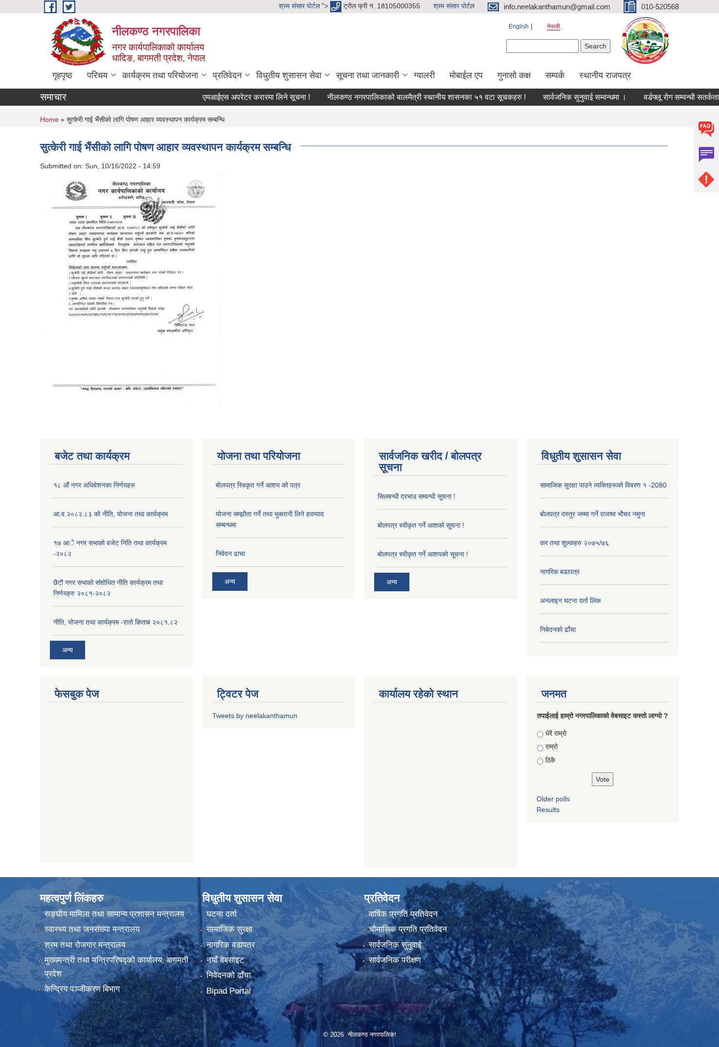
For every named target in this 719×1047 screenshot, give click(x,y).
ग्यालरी (424, 75)
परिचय (97, 75)
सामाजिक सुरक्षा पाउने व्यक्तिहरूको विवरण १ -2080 (603, 485)
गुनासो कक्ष (514, 75)
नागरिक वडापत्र (230, 945)
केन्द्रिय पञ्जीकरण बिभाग (82, 989)
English (519, 26)
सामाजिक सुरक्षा (229, 929)
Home (49, 119)
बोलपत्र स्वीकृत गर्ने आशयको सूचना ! (423, 554)
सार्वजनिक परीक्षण (395, 960)
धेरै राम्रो (555, 733)
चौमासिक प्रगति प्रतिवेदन (408, 929)
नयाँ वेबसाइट (225, 960)
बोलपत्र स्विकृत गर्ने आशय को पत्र (258, 485)
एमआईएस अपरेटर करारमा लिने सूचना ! (225, 97)
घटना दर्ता (221, 914)
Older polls (553, 799)
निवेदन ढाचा (230, 554)
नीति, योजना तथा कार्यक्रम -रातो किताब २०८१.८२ (115, 622)
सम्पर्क (554, 75)
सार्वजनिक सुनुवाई (395, 945)
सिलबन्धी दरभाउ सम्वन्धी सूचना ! (416, 496)
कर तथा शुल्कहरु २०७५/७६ (574, 543)
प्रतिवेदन (227, 75)
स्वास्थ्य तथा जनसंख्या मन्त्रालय (92, 929)
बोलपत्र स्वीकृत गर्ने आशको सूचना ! (421, 525)
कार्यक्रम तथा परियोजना (160, 75)
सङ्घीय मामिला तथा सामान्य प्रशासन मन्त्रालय (114, 914)
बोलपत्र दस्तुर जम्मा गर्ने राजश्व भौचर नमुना (592, 514)
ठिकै (550, 760)
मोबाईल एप (466, 75)
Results (548, 810)
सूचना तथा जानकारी (367, 75)
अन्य (67, 650)
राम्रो (551, 746)
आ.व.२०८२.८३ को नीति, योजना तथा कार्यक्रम (110, 514)
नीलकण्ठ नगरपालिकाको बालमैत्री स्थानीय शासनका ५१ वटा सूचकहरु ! (395, 97)
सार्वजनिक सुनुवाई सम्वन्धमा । (554, 97)
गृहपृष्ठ (62, 75)
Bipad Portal (228, 991)
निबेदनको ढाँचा (558, 629)
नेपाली (553, 26)
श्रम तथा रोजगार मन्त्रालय (85, 945)
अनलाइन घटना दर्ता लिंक (570, 601)
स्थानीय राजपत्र (605, 75)
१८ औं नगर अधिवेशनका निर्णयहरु (94, 485)
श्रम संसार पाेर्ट (297, 6)
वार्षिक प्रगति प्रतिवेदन (403, 914)
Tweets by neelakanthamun (254, 716)
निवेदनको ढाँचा (228, 975)
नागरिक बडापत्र (560, 572)
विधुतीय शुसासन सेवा (288, 75)
